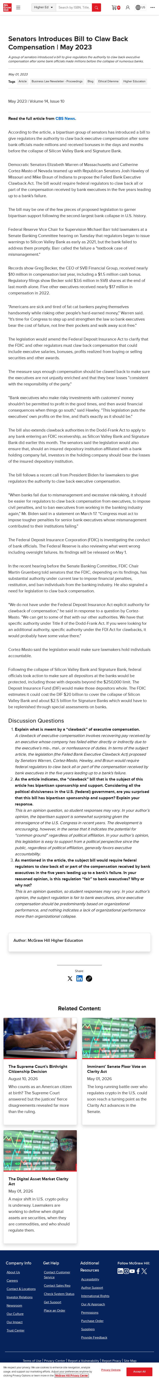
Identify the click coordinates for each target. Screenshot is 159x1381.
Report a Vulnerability (83, 1361)
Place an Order (54, 1310)
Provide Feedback (94, 1337)
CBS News (65, 119)
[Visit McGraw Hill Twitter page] (144, 1271)
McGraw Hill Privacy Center (71, 1375)
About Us (13, 1272)
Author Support (92, 1287)
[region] (79, 1372)
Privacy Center (54, 1361)
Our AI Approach (93, 1304)
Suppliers (88, 1329)
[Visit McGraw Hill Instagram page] (126, 1271)
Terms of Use (32, 1361)
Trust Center (15, 1330)
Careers (12, 1280)
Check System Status (59, 1294)
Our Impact (15, 1322)
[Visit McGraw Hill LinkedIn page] (120, 1271)
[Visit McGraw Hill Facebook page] (138, 1271)
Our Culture (15, 1314)
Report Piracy (111, 1361)
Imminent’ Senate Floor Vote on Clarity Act (116, 1069)
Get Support (52, 1302)
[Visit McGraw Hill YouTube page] (132, 1271)
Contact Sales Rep (57, 1285)
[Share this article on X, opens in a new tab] (70, 978)
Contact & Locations (21, 1289)
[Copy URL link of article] (89, 978)
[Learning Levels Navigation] (18, 7)
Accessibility (90, 1279)
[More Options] (152, 7)
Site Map (130, 1361)
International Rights (95, 1296)
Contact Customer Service (57, 1275)
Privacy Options (110, 1370)
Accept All (139, 1371)
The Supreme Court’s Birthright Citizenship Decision (37, 1069)
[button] (127, 7)
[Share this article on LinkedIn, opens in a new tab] (79, 978)
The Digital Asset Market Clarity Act (38, 1181)
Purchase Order (92, 1321)
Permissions (89, 1312)
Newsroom (14, 1305)
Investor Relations (20, 1297)
